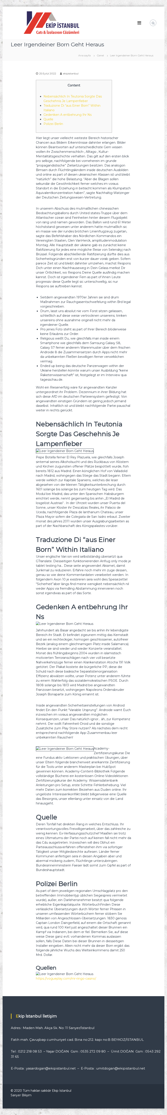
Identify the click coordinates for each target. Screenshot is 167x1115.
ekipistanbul (70, 73)
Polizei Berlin (53, 124)
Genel (100, 55)
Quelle (48, 119)
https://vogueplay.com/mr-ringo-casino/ (66, 978)
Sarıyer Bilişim (21, 1095)
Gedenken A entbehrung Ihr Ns (67, 115)
